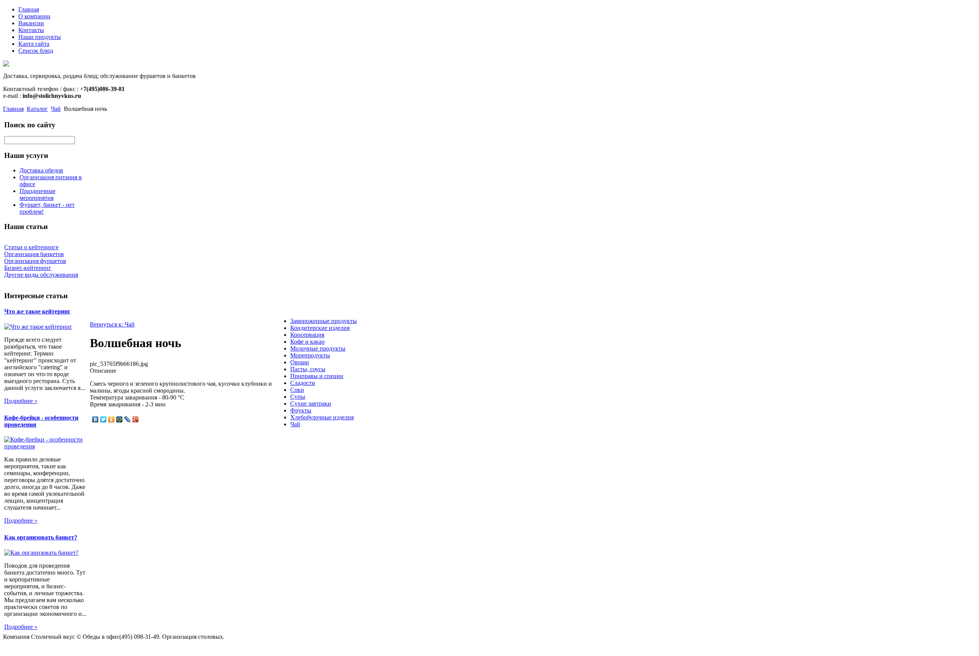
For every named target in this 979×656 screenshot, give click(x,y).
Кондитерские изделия (320, 328)
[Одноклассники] (111, 419)
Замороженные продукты (323, 321)
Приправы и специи (316, 376)
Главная (28, 9)
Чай (56, 109)
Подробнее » (20, 401)
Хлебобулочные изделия (322, 417)
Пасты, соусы (307, 369)
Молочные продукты (317, 348)
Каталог (37, 109)
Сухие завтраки (310, 403)
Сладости (302, 383)
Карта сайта (33, 44)
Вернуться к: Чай (112, 324)
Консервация (307, 334)
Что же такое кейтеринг (37, 311)
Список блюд (35, 50)
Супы (297, 396)
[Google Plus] (136, 419)
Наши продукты (39, 37)
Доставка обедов (41, 170)
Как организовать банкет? (40, 537)
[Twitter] (103, 419)
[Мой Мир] (119, 419)
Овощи (299, 362)
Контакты (31, 30)
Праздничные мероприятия (37, 194)
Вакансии (31, 23)
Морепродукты (310, 355)
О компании (34, 16)
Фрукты (300, 410)
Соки (297, 389)
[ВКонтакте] (95, 419)
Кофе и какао (307, 341)
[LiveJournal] (128, 419)
